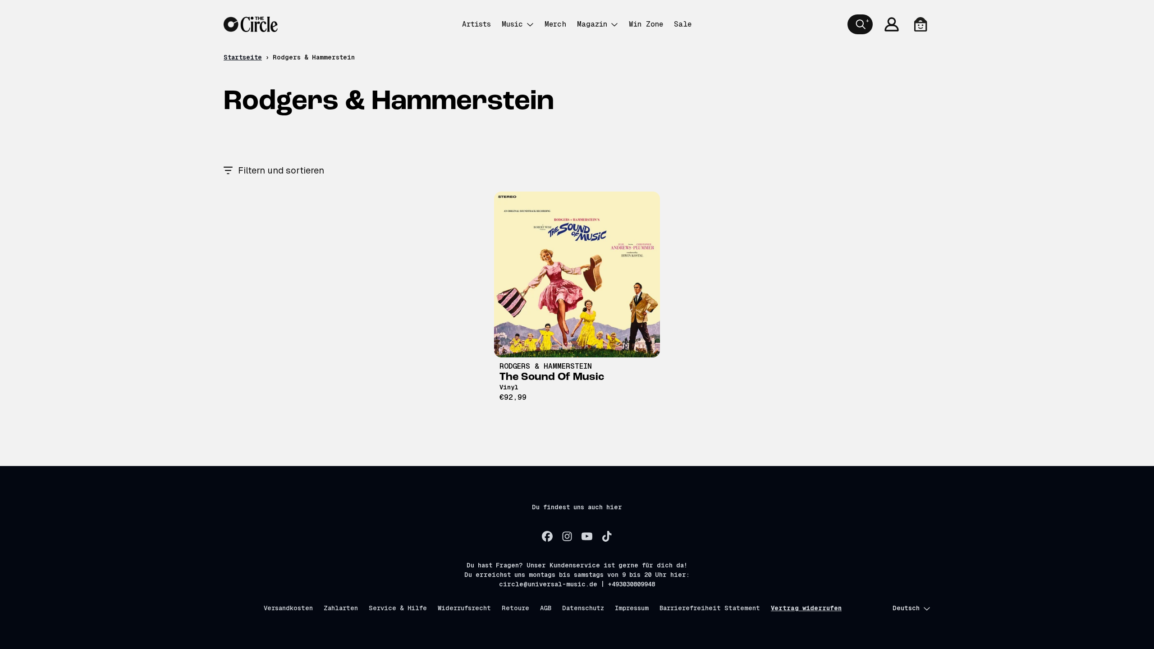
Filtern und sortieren (281, 170)
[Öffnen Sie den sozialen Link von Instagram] (567, 536)
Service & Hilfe (398, 608)
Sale (682, 24)
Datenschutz (583, 608)
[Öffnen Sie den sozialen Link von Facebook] (547, 536)
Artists (476, 24)
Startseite (243, 57)
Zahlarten (341, 608)
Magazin (592, 24)
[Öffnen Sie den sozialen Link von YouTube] (587, 536)
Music (512, 24)
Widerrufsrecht (464, 608)
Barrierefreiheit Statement (709, 608)
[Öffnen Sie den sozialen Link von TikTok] (607, 536)
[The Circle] (251, 24)
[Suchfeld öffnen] (860, 24)
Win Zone (646, 24)
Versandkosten (288, 608)
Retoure (515, 608)
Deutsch (906, 608)
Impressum (632, 608)
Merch (555, 24)
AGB (545, 608)
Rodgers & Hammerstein (545, 366)
